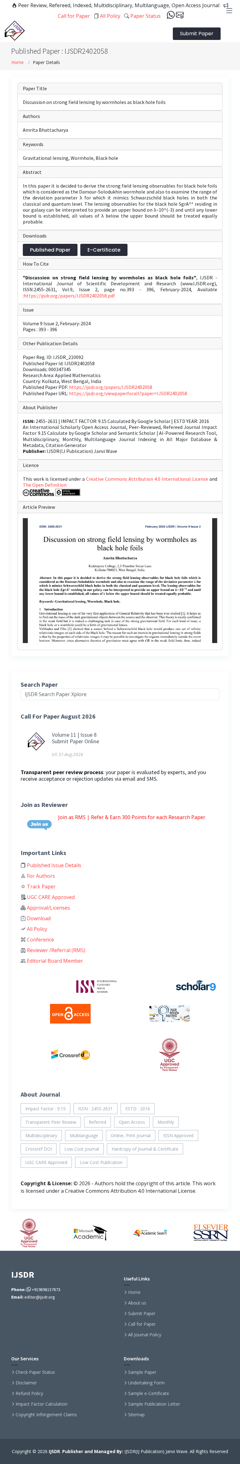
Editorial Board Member (54, 960)
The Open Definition (45, 485)
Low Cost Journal (81, 1149)
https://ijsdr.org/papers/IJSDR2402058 (110, 387)
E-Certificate (104, 249)
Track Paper (41, 886)
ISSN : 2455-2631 (95, 1109)
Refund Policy (29, 1393)
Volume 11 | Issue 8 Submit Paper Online (75, 738)
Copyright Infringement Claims (46, 1414)
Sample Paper (142, 1372)
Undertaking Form (146, 1383)
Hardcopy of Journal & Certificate (145, 1149)
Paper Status (145, 15)
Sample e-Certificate (148, 1393)
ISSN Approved (178, 1135)
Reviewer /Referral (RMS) (55, 950)
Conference (40, 939)
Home (17, 62)
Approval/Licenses (48, 907)
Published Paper (50, 249)
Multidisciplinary (41, 1135)
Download (38, 918)
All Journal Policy (144, 1335)
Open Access (132, 1122)
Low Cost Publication (101, 1162)
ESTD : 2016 (137, 1109)
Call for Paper (142, 1324)
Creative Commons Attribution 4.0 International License (147, 479)
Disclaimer (26, 1383)
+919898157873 (45, 1289)
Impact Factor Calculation (42, 1404)
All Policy (109, 15)
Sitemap (136, 1414)
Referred (97, 1122)
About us (137, 1303)
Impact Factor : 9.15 (45, 1109)
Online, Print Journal (131, 1135)
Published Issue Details (53, 865)
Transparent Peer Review (50, 1122)
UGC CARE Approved (50, 897)
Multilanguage (84, 1135)
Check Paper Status (35, 1372)
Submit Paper (196, 33)
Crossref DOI (38, 1149)
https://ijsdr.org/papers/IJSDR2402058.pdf (69, 295)
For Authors (40, 875)
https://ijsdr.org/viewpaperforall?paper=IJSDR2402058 (128, 393)
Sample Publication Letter (154, 1404)
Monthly (166, 1122)
